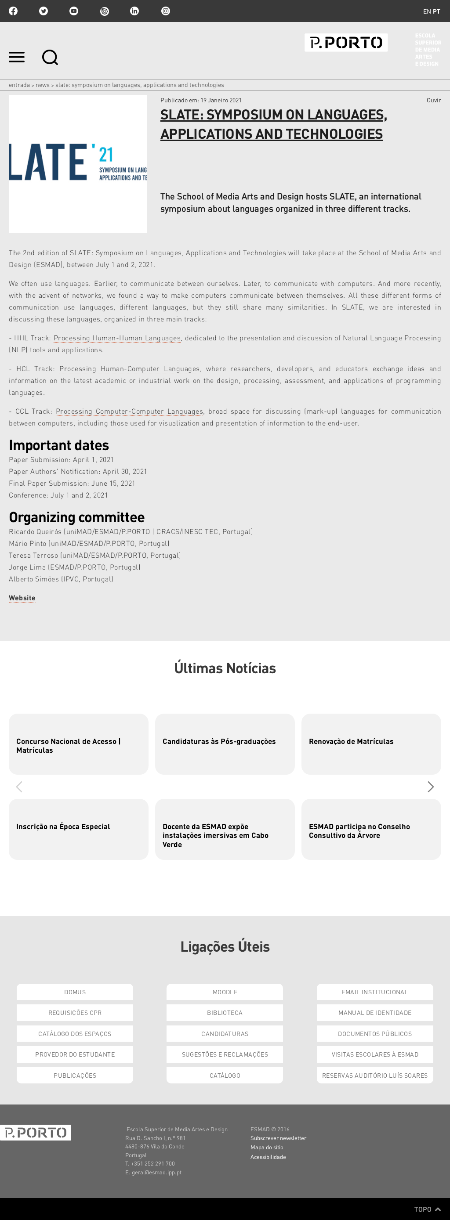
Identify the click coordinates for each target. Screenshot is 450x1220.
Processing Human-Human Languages (117, 337)
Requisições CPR (75, 1012)
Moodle (225, 992)
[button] (431, 786)
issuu (104, 11)
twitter (43, 11)
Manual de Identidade (374, 1012)
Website (22, 597)
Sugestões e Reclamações (225, 1054)
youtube (73, 11)
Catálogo (225, 1075)
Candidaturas (224, 1033)
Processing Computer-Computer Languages (129, 410)
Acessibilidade (268, 1156)
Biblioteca (225, 1012)
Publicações (75, 1075)
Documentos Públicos (375, 1033)
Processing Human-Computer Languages (129, 368)
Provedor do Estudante (75, 1054)
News (43, 84)
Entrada (19, 84)
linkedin (134, 11)
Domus (75, 992)
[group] (79, 744)
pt (436, 11)
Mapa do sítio (266, 1147)
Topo (423, 1209)
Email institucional (374, 992)
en (427, 11)
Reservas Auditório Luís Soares (375, 1075)
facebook (13, 11)
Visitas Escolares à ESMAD (375, 1054)
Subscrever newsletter (278, 1137)
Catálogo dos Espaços (74, 1033)
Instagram (164, 11)
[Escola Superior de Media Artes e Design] (373, 49)
